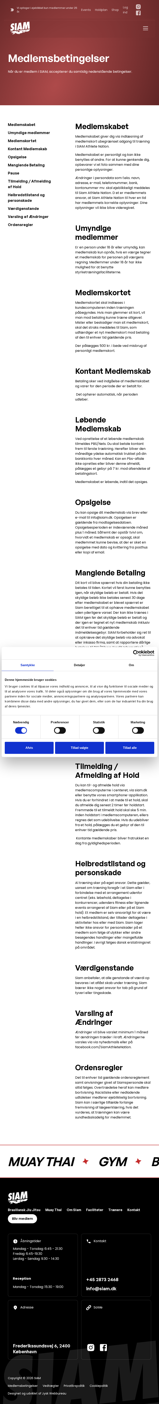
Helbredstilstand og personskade (26, 197)
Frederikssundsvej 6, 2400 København (41, 1348)
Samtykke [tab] (27, 665)
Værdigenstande (23, 208)
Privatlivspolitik (74, 1386)
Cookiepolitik (99, 1386)
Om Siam (74, 1210)
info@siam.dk (101, 1288)
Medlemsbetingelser (23, 1386)
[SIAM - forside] (18, 1197)
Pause (13, 173)
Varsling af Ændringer (28, 216)
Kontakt (133, 1210)
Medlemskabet (21, 124)
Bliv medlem (22, 1218)
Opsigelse (17, 157)
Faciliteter (94, 1210)
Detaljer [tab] (79, 665)
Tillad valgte (79, 747)
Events (86, 10)
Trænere (115, 1210)
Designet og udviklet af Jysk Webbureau (37, 1393)
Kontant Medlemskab (27, 148)
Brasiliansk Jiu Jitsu (24, 1210)
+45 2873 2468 (102, 1279)
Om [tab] (131, 665)
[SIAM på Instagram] (138, 7)
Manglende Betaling (26, 165)
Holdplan (101, 10)
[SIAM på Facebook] (138, 13)
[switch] (60, 730)
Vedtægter (51, 1386)
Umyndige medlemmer (29, 132)
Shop (115, 10)
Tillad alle (130, 747)
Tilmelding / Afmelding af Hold (29, 184)
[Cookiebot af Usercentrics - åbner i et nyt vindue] (136, 653)
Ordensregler (20, 224)
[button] (145, 28)
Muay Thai (53, 1210)
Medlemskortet (22, 140)
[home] (20, 28)
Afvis (29, 747)
